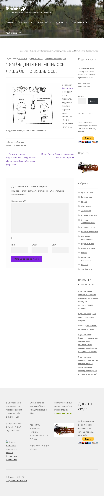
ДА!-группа (23, 22)
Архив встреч (87, 192)
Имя (13, 244)
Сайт (54, 244)
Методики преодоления (87, 237)
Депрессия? (42, 22)
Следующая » (84, 86)
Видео (84, 201)
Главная (9, 22)
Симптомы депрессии (86, 258)
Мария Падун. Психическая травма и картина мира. (57, 156)
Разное (84, 252)
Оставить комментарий (55, 58)
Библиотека (86, 197)
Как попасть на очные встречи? (87, 317)
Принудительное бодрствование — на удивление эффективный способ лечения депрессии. (21, 159)
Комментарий (18, 201)
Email (34, 244)
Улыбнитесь (11, 32)
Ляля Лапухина (88, 227)
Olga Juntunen (36, 58)
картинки (16, 145)
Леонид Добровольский (88, 221)
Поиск (81, 96)
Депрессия (86, 210)
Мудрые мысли (87, 243)
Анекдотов (67, 88)
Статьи (59, 22)
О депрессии (78, 22)
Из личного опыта (89, 215)
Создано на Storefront (16, 480)
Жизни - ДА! (17, 8)
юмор (23, 145)
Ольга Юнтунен (88, 248)
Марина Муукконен (89, 231)
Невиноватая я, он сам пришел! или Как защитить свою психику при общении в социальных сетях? (88, 345)
